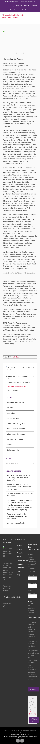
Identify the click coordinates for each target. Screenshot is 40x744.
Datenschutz (24, 734)
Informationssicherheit (29, 737)
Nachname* (32, 583)
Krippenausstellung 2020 (16, 424)
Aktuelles (16, 357)
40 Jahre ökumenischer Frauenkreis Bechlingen (20, 495)
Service (19, 545)
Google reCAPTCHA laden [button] (34, 720)
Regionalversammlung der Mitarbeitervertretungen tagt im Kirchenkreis (18, 516)
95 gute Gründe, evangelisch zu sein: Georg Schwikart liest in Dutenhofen (18, 477)
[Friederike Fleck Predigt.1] (20, 42)
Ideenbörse (11, 413)
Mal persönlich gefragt (15, 439)
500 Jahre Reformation (15, 402)
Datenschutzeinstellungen (12, 737)
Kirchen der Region (14, 418)
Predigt (9, 445)
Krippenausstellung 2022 (16, 434)
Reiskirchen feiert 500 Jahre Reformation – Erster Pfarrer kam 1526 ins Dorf (19, 487)
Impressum (15, 734)
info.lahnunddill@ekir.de (28, 1)
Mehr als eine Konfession (16, 523)
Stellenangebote (13, 450)
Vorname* (31, 575)
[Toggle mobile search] (33, 18)
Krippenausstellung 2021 (16, 429)
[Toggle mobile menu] (37, 18)
